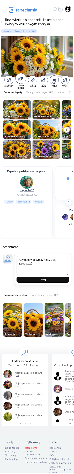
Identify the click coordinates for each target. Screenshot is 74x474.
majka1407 (27, 190)
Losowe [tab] (61, 92)
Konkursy (10, 451)
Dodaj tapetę (12, 447)
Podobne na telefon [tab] (15, 295)
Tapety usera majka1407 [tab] (39, 92)
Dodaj (43, 279)
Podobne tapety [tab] (13, 92)
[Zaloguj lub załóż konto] (68, 9)
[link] (17, 375)
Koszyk (39, 201)
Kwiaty (18, 31)
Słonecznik (30, 31)
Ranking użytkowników (32, 453)
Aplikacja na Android (60, 462)
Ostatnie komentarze (36, 458)
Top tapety (11, 455)
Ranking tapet (12, 459)
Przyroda (6, 31)
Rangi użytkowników (36, 462)
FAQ (51, 455)
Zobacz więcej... (25, 423)
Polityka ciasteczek (59, 459)
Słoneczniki (24, 201)
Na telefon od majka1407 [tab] (44, 295)
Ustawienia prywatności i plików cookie (60, 469)
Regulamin (55, 447)
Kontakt (53, 451)
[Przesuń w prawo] (69, 202)
